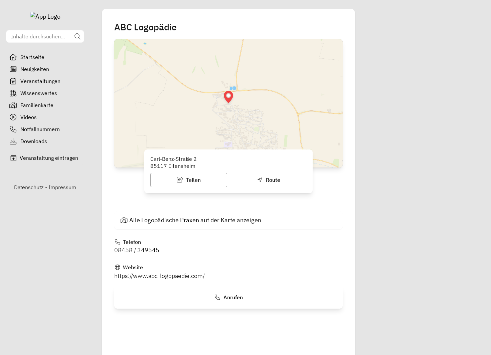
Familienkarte (36, 105)
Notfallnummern (40, 129)
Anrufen (232, 297)
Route (272, 179)
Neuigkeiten (34, 69)
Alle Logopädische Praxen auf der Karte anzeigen (195, 220)
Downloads (33, 141)
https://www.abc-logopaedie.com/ (159, 276)
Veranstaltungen (40, 81)
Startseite (32, 57)
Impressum (62, 187)
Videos (28, 117)
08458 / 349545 (136, 250)
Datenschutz (28, 187)
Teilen (193, 179)
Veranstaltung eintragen (49, 157)
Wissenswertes (38, 93)
